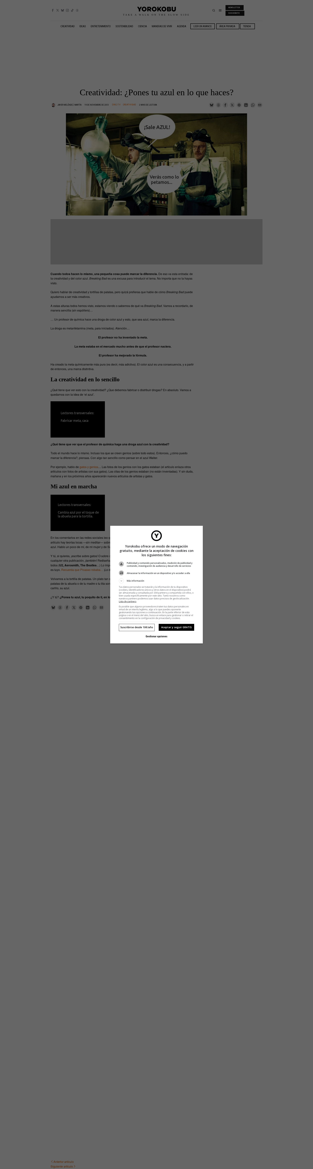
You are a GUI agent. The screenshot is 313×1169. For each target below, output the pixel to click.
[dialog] (156, 584)
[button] (156, 580)
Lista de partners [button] (127, 601)
